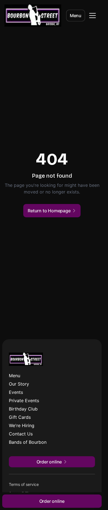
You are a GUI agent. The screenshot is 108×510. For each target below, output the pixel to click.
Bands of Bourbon (28, 442)
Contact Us (21, 434)
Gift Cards (20, 417)
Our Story (19, 384)
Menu (75, 15)
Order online (52, 501)
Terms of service (24, 484)
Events (16, 392)
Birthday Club (23, 409)
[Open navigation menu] (92, 15)
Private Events (24, 400)
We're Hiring (21, 425)
